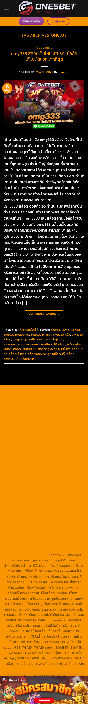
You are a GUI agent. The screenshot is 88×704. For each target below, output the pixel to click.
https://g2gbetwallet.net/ (35, 516)
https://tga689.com (28, 527)
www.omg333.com (16, 344)
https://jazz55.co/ (60, 500)
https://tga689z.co (61, 391)
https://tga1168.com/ (28, 429)
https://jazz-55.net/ (29, 500)
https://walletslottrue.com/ (61, 538)
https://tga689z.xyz (28, 397)
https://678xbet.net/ (28, 446)
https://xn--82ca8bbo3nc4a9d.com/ (38, 519)
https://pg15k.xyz (17, 413)
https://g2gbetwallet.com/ (44, 511)
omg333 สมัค (61, 334)
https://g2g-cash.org (28, 402)
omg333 (55, 329)
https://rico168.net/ (64, 451)
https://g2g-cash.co (60, 402)
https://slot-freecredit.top (55, 484)
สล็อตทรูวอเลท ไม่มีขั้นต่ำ (54, 349)
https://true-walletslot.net (62, 468)
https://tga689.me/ (60, 527)
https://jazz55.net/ (62, 473)
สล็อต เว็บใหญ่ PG (25, 349)
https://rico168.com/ (27, 457)
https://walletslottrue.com (33, 478)
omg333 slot (71, 329)
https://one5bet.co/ (28, 462)
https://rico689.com (60, 397)
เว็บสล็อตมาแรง (26, 358)
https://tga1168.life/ (60, 440)
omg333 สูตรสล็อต (25, 339)
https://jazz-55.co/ (27, 495)
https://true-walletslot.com (28, 489)
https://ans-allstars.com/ (28, 451)
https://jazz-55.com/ (59, 495)
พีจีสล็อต (63, 72)
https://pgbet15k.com (30, 418)
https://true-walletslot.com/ (56, 549)
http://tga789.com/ (28, 435)
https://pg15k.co (44, 413)
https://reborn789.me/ (28, 473)
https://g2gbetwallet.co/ (64, 522)
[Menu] (6, 8)
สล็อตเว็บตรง (17, 354)
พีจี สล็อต (59, 344)
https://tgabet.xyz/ (61, 429)
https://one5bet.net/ (60, 457)
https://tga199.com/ (60, 462)
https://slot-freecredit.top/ (27, 554)
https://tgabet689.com (26, 533)
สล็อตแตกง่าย (37, 354)
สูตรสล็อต (54, 354)
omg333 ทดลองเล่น (16, 334)
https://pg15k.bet (30, 408)
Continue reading (44, 314)
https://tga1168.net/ (59, 435)
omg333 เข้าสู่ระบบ (51, 339)
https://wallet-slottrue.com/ (33, 544)
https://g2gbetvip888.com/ (44, 506)
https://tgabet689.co (22, 538)
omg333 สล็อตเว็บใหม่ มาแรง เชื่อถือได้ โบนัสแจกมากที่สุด (44, 56)
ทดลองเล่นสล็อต (41, 344)
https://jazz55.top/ (66, 489)
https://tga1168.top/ (28, 440)
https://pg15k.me (58, 408)
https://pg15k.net (71, 413)
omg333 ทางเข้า (41, 334)
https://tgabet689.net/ (62, 533)
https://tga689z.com (28, 391)
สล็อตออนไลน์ (44, 48)
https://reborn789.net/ (23, 468)
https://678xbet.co (61, 446)
